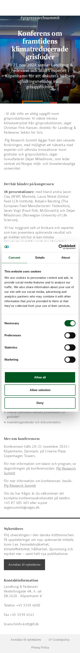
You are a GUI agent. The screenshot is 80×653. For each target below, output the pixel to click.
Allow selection (40, 390)
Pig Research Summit (20, 485)
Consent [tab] (14, 257)
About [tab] (65, 257)
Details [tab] (40, 257)
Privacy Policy (40, 647)
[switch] (70, 335)
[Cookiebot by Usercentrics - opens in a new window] (59, 246)
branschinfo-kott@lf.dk (21, 624)
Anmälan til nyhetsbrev (24, 564)
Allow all (40, 377)
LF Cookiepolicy (59, 639)
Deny (40, 403)
